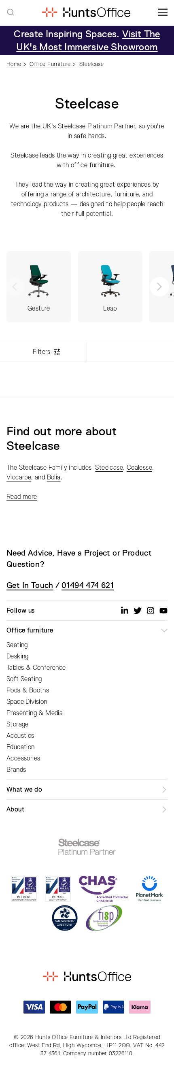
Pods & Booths (27, 690)
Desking (17, 656)
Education (20, 747)
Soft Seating (24, 679)
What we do (24, 789)
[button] (159, 286)
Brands (16, 769)
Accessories (23, 758)
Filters (42, 352)
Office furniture (29, 630)
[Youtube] (163, 611)
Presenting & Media (34, 713)
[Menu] (163, 12)
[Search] (10, 12)
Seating (17, 645)
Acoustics (20, 735)
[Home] (86, 12)
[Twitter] (138, 611)
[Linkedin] (125, 611)
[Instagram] (150, 611)
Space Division (26, 701)
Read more (21, 496)
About (15, 809)
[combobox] (10, 12)
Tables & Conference (36, 667)
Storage (17, 724)
